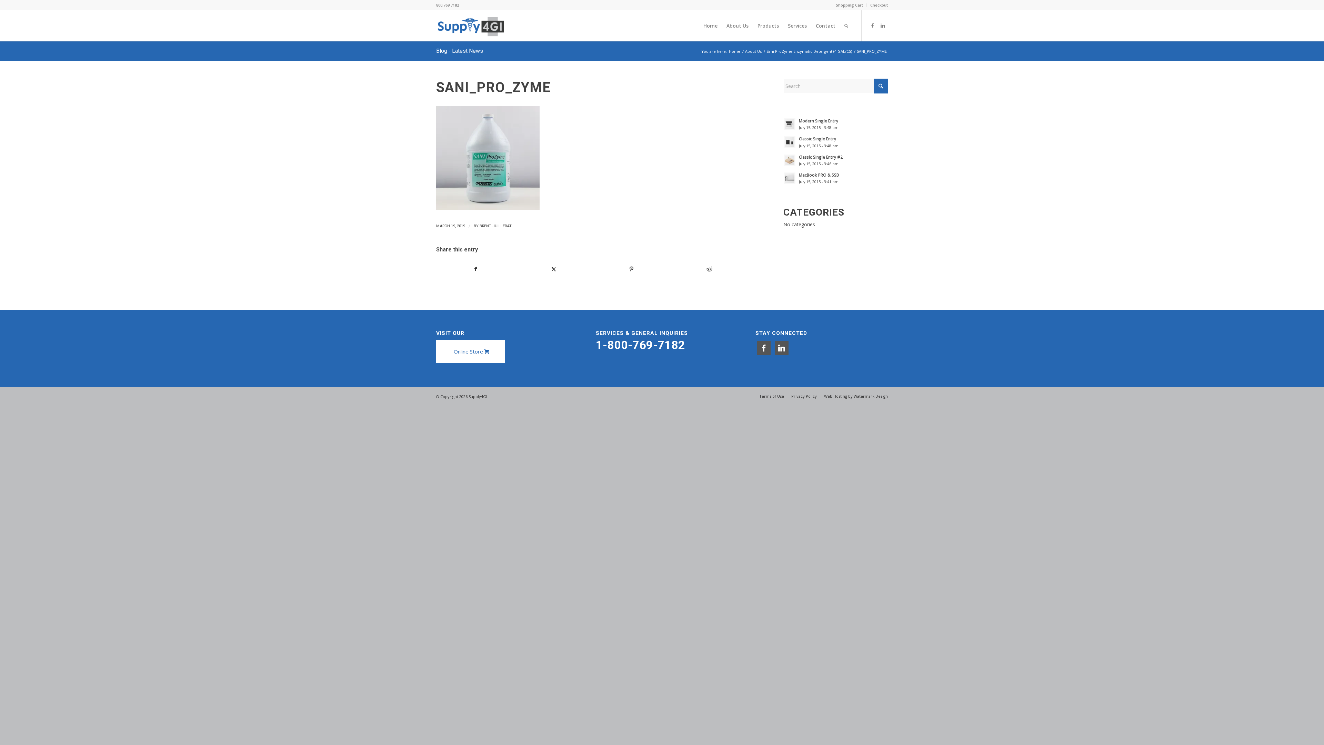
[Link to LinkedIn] (882, 25)
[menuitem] (849, 5)
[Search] (846, 25)
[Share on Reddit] (709, 269)
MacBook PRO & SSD (819, 175)
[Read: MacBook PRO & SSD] (789, 178)
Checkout (879, 5)
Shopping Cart (849, 5)
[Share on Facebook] (475, 269)
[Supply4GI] (470, 25)
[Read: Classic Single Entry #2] (789, 160)
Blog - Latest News (459, 51)
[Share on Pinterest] (631, 269)
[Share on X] (553, 269)
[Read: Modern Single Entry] (789, 124)
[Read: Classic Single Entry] (789, 142)
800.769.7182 (447, 5)
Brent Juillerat (496, 225)
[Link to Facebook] (872, 25)
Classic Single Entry (817, 138)
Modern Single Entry (818, 120)
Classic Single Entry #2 (821, 157)
